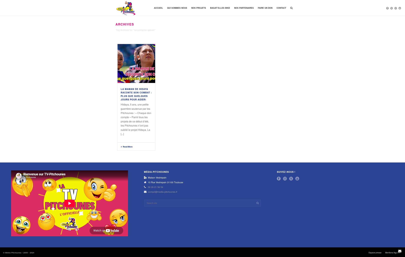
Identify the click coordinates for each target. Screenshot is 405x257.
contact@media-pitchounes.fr (162, 191)
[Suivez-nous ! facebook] (279, 179)
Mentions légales (392, 252)
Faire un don (265, 7)
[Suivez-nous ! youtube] (297, 179)
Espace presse (375, 252)
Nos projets (198, 7)
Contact (281, 7)
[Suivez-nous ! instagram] (285, 179)
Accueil (158, 7)
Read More (128, 146)
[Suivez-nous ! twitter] (291, 179)
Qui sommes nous (177, 7)
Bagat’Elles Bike (220, 7)
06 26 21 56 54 (155, 187)
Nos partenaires (244, 7)
